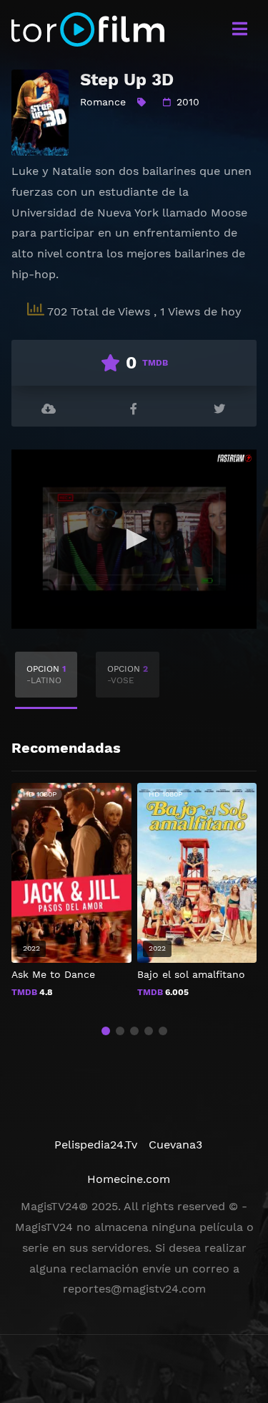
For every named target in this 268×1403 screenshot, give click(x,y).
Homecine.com (128, 1179)
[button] (105, 1031)
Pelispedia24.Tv (95, 1144)
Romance (103, 102)
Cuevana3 (175, 1144)
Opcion (46, 674)
